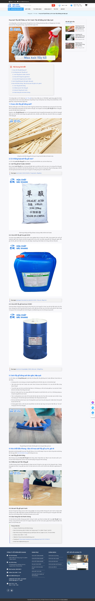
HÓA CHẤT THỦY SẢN (36, 571)
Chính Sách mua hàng (53, 555)
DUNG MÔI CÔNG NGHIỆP (37, 558)
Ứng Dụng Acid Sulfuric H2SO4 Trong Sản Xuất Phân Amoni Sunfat (80, 36)
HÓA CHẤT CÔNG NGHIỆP (37, 555)
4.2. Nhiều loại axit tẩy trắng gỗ (20, 87)
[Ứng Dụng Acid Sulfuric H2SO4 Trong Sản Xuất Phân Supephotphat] (70, 46)
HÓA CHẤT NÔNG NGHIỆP (37, 561)
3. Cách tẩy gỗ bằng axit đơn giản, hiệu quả (22, 81)
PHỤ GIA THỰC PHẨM (36, 564)
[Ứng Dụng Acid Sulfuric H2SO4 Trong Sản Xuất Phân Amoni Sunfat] (70, 37)
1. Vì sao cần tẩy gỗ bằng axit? (19, 70)
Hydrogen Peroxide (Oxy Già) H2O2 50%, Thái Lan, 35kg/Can (31, 300)
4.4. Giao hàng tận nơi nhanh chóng (21, 92)
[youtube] (11, 590)
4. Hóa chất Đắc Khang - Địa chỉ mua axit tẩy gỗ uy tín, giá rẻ (26, 83)
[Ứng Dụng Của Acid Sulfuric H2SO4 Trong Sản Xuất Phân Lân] (70, 29)
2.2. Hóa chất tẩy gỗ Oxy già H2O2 (21, 76)
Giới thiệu (28, 9)
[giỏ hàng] (86, 5)
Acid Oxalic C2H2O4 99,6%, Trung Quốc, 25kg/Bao (29, 173)
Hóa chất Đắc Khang (22, 453)
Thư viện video (37, 9)
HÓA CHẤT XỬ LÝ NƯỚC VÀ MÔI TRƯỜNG (38, 575)
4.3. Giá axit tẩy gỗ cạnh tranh (19, 90)
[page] (8, 590)
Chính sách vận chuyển (54, 558)
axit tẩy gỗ (28, 98)
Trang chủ (30, 13)
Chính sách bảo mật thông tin (55, 564)
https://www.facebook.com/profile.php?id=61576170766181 (34, 539)
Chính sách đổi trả (53, 567)
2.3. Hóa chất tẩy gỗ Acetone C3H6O (21, 79)
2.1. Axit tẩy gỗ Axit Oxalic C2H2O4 (21, 74)
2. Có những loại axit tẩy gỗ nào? (19, 72)
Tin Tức (35, 13)
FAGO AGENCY (64, 599)
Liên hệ (62, 9)
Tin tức (56, 9)
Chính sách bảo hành (53, 561)
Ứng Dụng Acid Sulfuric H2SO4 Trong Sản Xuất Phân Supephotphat (80, 44)
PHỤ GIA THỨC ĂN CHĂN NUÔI (37, 568)
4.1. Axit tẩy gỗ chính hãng (19, 85)
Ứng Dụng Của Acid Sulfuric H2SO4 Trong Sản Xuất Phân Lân (80, 27)
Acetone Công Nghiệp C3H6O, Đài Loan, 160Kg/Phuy (29, 369)
